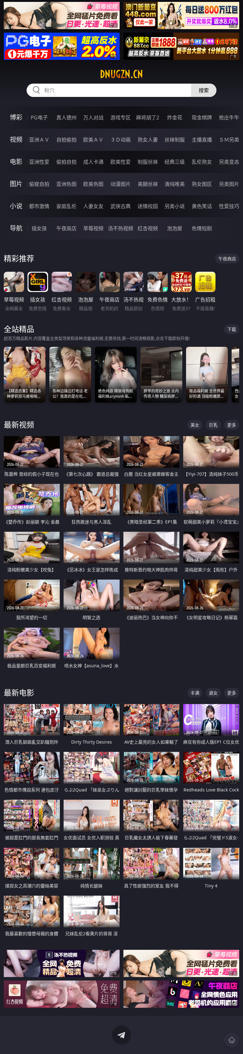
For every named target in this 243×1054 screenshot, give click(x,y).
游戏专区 (120, 117)
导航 (16, 228)
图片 (16, 184)
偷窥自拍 (39, 184)
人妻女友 (93, 206)
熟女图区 (202, 184)
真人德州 (66, 117)
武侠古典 (120, 206)
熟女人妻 (148, 139)
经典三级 (175, 161)
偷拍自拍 (66, 161)
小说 (16, 206)
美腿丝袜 (148, 184)
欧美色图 (93, 184)
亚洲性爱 (39, 161)
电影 (16, 161)
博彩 (16, 117)
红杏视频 (148, 228)
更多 (231, 425)
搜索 (204, 90)
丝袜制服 (175, 139)
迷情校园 (148, 206)
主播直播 (202, 139)
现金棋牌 (202, 117)
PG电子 (39, 117)
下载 (231, 329)
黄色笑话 (202, 206)
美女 (194, 425)
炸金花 (174, 117)
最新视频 (19, 424)
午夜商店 (66, 228)
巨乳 (213, 425)
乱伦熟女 (202, 161)
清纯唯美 (175, 184)
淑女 (213, 693)
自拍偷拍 (66, 139)
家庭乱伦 (66, 206)
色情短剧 (202, 228)
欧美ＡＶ (93, 139)
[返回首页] (231, 1040)
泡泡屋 (174, 228)
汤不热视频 (120, 228)
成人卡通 (93, 161)
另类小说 (175, 206)
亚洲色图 (66, 184)
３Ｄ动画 (120, 139)
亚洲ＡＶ (39, 139)
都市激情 (39, 206)
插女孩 (39, 228)
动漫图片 (120, 184)
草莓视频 (93, 228)
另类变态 (229, 161)
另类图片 (229, 184)
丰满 (194, 693)
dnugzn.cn (121, 74)
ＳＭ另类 (229, 139)
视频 (16, 139)
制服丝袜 (148, 161)
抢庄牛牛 (229, 117)
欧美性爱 (120, 161)
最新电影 (19, 692)
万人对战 (93, 117)
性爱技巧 (229, 206)
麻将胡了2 (147, 117)
